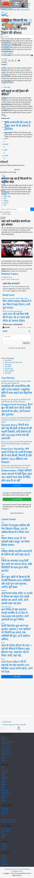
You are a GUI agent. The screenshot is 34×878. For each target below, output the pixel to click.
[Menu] (5, 1)
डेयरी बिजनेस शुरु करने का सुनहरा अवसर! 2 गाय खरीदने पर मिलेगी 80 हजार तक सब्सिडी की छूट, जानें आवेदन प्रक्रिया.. (16, 633)
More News (17, 676)
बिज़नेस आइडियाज (8, 53)
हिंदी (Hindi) (4, 739)
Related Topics (9, 274)
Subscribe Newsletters (17, 513)
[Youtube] (4, 184)
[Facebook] (4, 176)
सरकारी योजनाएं (26, 3)
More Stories (17, 485)
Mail (4, 291)
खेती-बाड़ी (19, 3)
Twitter (3, 858)
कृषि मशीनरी (6, 49)
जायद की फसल (7, 51)
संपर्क (4, 205)
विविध (17, 22)
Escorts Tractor (6, 279)
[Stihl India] (13, 26)
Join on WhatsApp (17, 499)
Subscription (5, 810)
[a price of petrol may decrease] (12, 311)
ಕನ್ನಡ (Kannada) (5, 750)
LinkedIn (3, 860)
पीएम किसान (6, 55)
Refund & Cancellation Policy (21, 870)
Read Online (4, 808)
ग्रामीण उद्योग (18, 6)
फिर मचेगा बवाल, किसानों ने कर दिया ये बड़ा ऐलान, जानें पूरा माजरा (17, 304)
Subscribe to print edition (8, 820)
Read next (8, 295)
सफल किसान (4, 8)
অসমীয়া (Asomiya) (6, 754)
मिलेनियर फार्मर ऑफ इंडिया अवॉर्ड (11, 45)
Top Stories (7, 378)
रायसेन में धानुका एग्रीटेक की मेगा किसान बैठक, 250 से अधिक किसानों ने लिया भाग (15, 528)
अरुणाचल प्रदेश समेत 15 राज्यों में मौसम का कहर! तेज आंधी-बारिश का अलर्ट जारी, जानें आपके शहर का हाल (16, 598)
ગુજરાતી (3, 760)
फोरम (4, 199)
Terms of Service (18, 869)
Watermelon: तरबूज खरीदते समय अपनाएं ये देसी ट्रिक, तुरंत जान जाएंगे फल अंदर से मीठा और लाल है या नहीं (16, 475)
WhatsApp (4, 864)
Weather (3, 590)
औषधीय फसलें (5, 778)
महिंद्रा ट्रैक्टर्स (6, 47)
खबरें (2, 767)
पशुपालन (3, 6)
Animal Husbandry (6, 607)
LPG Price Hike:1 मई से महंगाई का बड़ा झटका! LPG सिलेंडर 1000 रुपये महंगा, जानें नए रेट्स (17, 666)
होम (10, 3)
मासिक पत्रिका (20, 10)
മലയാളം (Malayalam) (7, 741)
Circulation (4, 812)
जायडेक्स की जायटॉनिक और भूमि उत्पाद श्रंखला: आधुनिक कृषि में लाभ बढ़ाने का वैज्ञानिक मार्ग (16, 391)
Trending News (5, 277)
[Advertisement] (17, 697)
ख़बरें (12, 3)
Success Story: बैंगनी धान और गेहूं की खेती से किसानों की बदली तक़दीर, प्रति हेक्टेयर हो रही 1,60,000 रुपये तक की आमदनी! (16, 432)
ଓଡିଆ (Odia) (5, 752)
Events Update (5, 831)
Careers (3, 849)
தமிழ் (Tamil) (5, 746)
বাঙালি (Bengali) (5, 748)
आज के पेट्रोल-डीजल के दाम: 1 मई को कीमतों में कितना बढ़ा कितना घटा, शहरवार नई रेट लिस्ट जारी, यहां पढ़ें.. (16, 650)
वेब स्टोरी (24, 6)
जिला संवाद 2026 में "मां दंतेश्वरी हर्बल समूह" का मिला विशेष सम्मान (15, 541)
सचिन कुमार (11, 286)
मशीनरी (13, 6)
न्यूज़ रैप (11, 20)
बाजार (10, 8)
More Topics (7, 214)
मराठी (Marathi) (5, 743)
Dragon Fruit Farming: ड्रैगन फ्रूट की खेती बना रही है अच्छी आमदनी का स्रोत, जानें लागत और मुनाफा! (17, 409)
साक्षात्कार (18, 8)
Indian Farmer (15, 279)
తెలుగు (3, 758)
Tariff (3, 815)
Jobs (14, 22)
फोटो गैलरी (10, 10)
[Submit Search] (32, 209)
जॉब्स (18, 729)
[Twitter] (4, 180)
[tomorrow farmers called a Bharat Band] (15, 298)
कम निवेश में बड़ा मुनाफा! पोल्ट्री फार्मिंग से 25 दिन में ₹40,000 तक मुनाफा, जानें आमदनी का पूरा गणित (15, 614)
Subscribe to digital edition (9, 822)
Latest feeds (8, 519)
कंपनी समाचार (25, 8)
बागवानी (8, 6)
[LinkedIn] (4, 182)
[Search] (6, 12)
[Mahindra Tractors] (7, 29)
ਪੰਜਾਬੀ (3, 756)
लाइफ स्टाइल (9, 22)
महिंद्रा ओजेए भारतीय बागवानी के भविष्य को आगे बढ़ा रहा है (16, 553)
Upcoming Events (6, 829)
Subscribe (17, 169)
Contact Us (4, 846)
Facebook (4, 856)
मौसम (15, 3)
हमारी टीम (5, 203)
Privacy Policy (8, 869)
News (3, 523)
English (3, 737)
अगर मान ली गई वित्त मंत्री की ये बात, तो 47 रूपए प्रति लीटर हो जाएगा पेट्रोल (16, 317)
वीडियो (14, 10)
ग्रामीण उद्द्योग (4, 791)
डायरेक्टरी (26, 10)
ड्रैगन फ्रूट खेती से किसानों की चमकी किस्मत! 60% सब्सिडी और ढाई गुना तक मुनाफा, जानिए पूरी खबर (15, 582)
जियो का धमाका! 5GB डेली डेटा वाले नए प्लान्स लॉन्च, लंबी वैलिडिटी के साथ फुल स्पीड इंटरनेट (16, 565)
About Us (4, 844)
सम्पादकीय (4, 10)
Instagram (4, 862)
